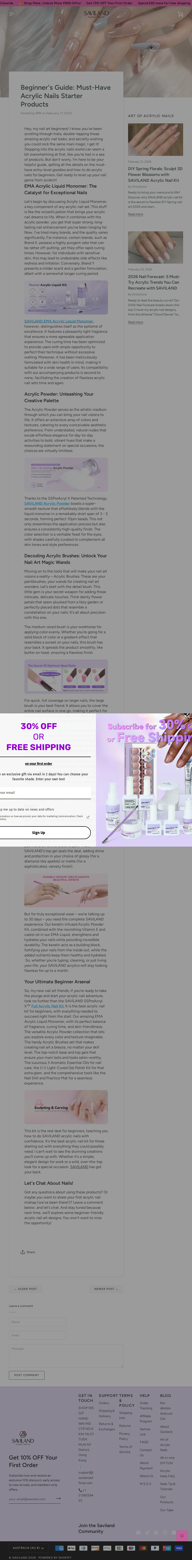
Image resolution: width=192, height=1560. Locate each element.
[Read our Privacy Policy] (88, 817)
